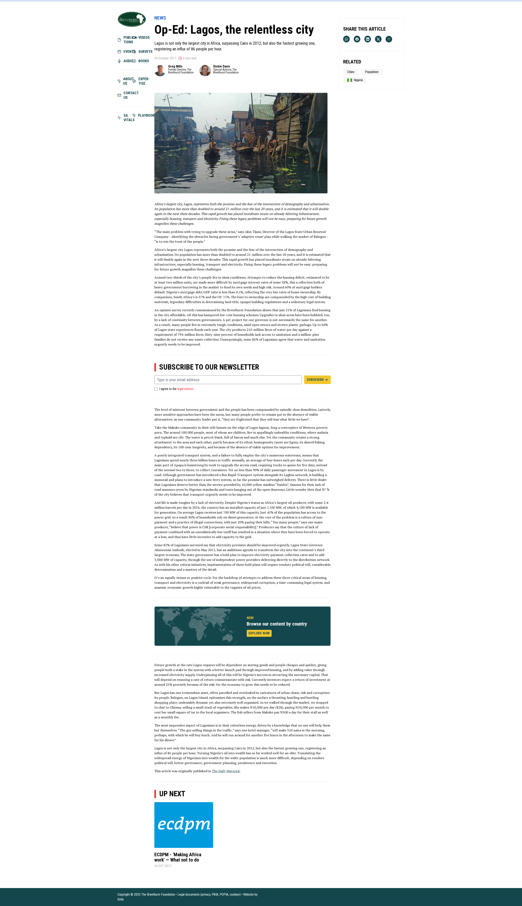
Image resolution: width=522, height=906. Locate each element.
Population (371, 72)
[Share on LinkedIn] (367, 39)
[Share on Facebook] (357, 39)
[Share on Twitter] (378, 39)
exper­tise (142, 81)
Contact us (128, 95)
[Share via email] (389, 39)
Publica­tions (128, 39)
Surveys (142, 51)
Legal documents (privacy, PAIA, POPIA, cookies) (209, 894)
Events (128, 51)
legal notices (185, 389)
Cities (350, 72)
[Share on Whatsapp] (346, 39)
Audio (128, 61)
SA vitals (128, 117)
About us (127, 81)
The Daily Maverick (226, 771)
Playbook (142, 115)
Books (142, 61)
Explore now (259, 633)
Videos (142, 37)
